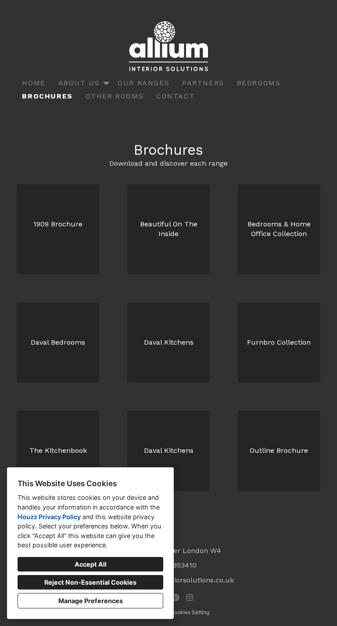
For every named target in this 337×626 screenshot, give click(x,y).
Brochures (47, 96)
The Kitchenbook (58, 450)
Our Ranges (143, 83)
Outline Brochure (279, 450)
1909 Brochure (57, 224)
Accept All (91, 564)
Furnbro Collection (279, 342)
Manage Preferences (90, 600)
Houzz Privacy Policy (49, 516)
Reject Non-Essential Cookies (90, 582)
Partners (203, 83)
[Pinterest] (175, 597)
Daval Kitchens (169, 342)
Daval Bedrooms (58, 342)
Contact (175, 96)
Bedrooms (259, 83)
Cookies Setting (189, 612)
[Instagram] (189, 597)
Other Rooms (115, 96)
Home (33, 83)
